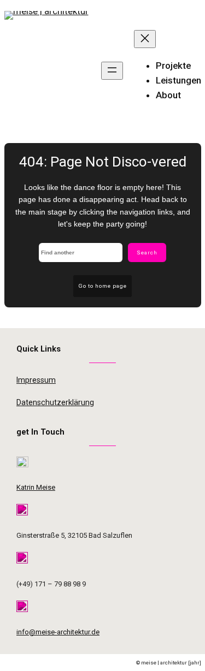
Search (147, 253)
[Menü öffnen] (112, 71)
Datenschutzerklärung (55, 402)
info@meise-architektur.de (57, 632)
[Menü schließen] (145, 39)
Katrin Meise (35, 487)
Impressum (36, 380)
